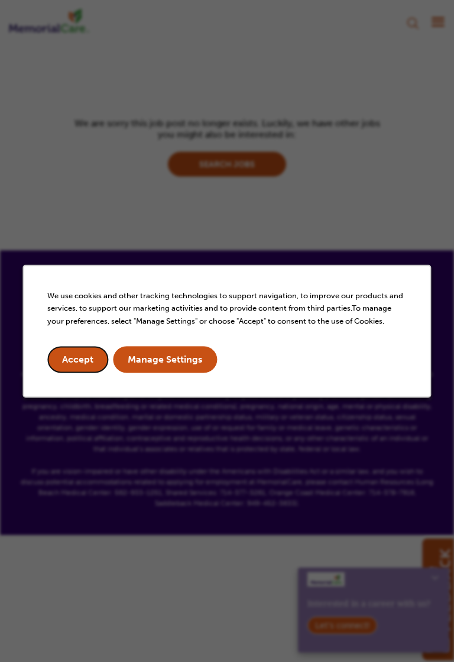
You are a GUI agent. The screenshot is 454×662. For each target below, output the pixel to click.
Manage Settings (165, 359)
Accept (77, 359)
